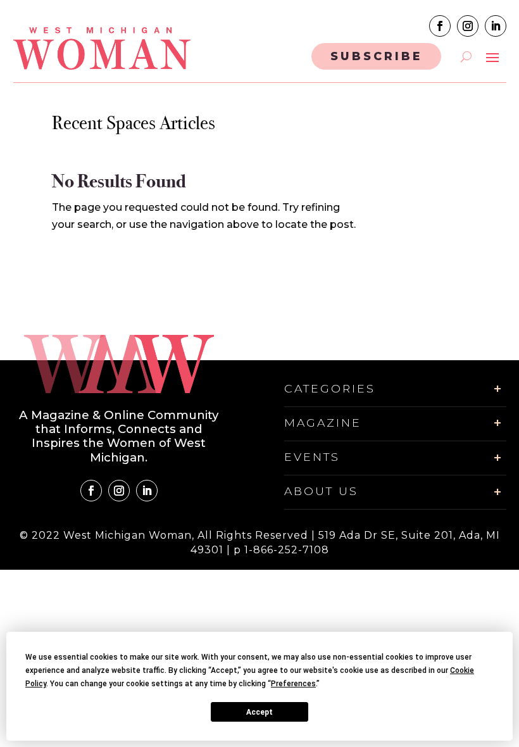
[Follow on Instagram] (467, 26)
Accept (259, 712)
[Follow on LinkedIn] (495, 26)
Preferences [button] (293, 683)
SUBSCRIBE (376, 56)
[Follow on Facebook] (440, 26)
